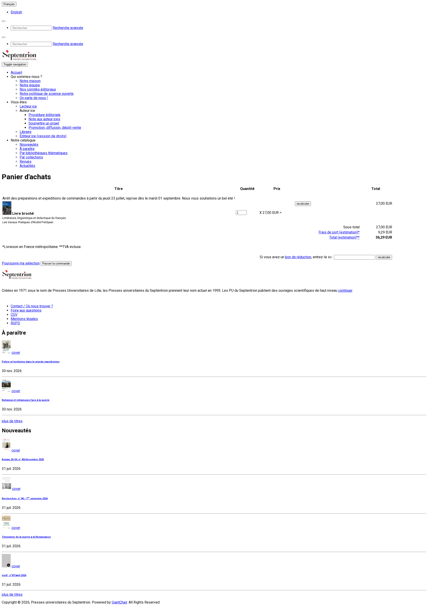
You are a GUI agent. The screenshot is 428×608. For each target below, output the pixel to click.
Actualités (27, 166)
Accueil (16, 72)
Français (9, 4)
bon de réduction (298, 257)
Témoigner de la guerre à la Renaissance (26, 536)
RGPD (15, 323)
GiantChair (119, 602)
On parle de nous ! (34, 98)
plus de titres (12, 421)
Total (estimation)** (344, 237)
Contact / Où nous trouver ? (32, 306)
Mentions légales (24, 319)
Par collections (31, 157)
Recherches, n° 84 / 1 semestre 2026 (25, 498)
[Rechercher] (3, 21)
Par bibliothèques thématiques (44, 153)
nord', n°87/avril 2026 (14, 575)
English (16, 12)
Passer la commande (56, 263)
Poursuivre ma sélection (21, 263)
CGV (14, 314)
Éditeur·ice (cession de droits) (43, 136)
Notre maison (30, 81)
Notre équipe (30, 85)
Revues (25, 161)
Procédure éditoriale (44, 115)
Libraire (25, 132)
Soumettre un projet (44, 123)
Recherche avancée (68, 28)
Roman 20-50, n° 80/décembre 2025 (23, 459)
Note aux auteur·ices (44, 119)
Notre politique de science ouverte (47, 94)
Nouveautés (29, 144)
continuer (345, 290)
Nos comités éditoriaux (38, 89)
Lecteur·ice (28, 106)
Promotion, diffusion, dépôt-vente (55, 127)
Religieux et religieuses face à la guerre (25, 400)
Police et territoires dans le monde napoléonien (31, 361)
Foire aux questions (26, 310)
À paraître (27, 149)
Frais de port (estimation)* (339, 232)
